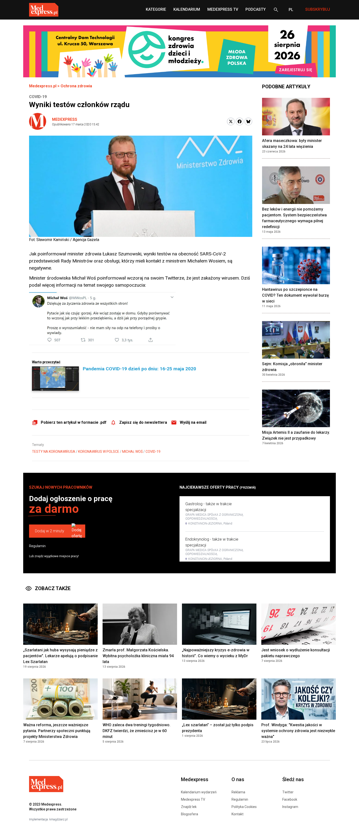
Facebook (289, 799)
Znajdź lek (189, 807)
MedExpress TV (222, 9)
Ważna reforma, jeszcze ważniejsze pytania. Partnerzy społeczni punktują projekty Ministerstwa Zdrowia (56, 731)
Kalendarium (186, 9)
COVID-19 (153, 452)
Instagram (290, 807)
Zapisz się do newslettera (143, 422)
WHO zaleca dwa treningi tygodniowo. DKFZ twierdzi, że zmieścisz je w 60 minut (136, 731)
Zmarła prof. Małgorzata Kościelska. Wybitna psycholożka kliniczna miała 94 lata (138, 656)
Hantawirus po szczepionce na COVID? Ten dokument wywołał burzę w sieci (295, 295)
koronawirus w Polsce (98, 452)
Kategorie (156, 9)
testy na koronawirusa (53, 452)
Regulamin (37, 546)
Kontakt (237, 814)
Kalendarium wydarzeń (199, 792)
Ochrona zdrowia (76, 86)
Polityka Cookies (244, 807)
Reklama (238, 792)
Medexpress (64, 119)
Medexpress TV (193, 799)
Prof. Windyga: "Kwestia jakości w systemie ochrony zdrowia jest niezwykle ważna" (298, 731)
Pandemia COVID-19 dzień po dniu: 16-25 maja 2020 (139, 369)
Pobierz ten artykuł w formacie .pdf (73, 422)
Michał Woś (132, 452)
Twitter (288, 792)
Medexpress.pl (42, 86)
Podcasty (255, 9)
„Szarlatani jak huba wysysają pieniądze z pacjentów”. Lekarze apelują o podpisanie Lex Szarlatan (60, 656)
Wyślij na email (193, 422)
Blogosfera (189, 814)
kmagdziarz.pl (58, 819)
